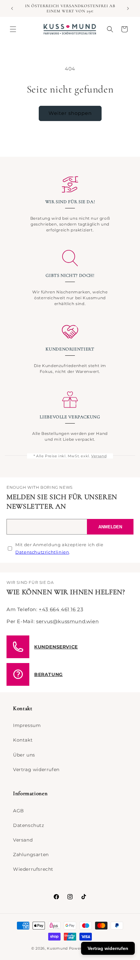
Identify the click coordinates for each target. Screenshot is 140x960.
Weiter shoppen (70, 113)
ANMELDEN (110, 526)
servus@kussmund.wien (67, 621)
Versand (98, 456)
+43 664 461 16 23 (61, 609)
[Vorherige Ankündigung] (12, 8)
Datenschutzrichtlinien (42, 552)
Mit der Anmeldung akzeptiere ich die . (59, 548)
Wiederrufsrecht (33, 869)
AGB (18, 811)
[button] (13, 29)
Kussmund (57, 948)
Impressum (27, 725)
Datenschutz (28, 825)
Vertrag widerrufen (36, 769)
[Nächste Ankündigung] (128, 8)
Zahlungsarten (31, 854)
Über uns (24, 755)
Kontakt (23, 740)
